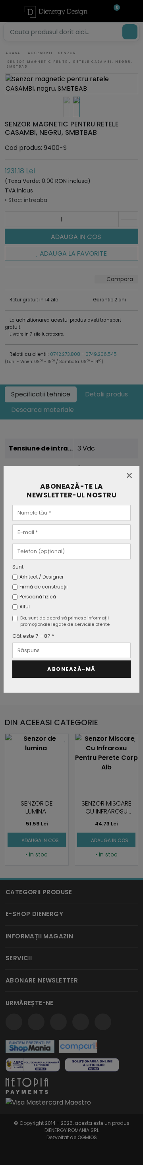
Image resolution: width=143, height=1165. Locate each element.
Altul (24, 606)
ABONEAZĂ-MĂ (71, 669)
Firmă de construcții (43, 586)
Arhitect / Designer (41, 576)
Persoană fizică (37, 596)
